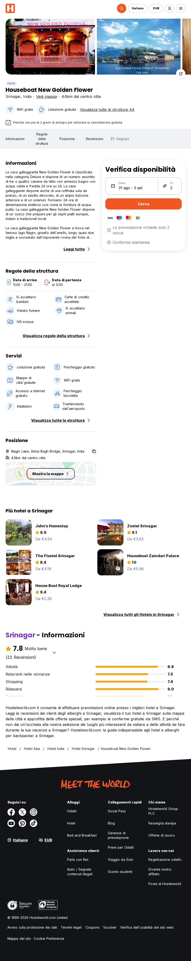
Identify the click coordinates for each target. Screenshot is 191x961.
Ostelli (72, 811)
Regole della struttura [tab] (42, 138)
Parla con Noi (77, 859)
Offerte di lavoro (161, 835)
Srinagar (13, 96)
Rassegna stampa (162, 823)
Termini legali (71, 927)
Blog (111, 823)
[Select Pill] (121, 8)
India (27, 96)
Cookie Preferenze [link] (49, 938)
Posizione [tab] (67, 139)
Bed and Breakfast (82, 835)
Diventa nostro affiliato (159, 871)
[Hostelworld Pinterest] (22, 823)
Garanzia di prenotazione (118, 835)
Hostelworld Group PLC (163, 811)
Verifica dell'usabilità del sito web (147, 927)
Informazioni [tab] (15, 139)
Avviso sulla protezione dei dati (32, 927)
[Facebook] (11, 812)
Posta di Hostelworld (164, 884)
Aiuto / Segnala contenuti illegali (79, 871)
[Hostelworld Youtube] (11, 823)
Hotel (11, 83)
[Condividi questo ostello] (180, 73)
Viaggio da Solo (120, 859)
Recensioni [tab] (94, 139)
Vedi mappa (46, 96)
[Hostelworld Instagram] (33, 812)
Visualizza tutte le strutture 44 (107, 109)
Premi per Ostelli (121, 847)
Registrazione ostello (164, 859)
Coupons (92, 927)
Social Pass (117, 811)
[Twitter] (22, 812)
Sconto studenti (120, 872)
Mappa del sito (19, 938)
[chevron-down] (54, 652)
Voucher (109, 927)
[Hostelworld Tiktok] (33, 823)
